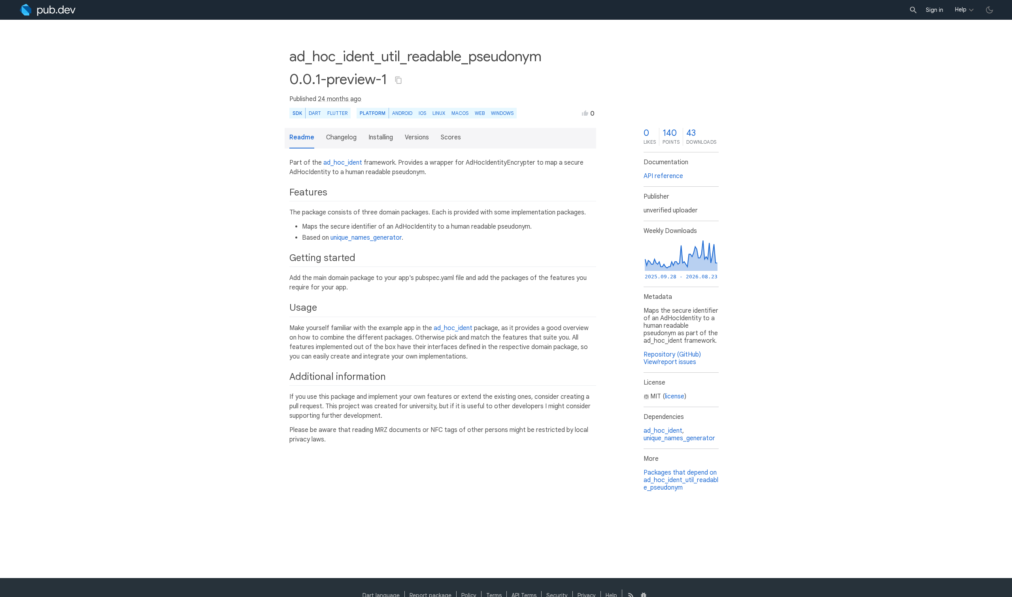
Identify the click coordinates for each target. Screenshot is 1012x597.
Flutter (337, 113)
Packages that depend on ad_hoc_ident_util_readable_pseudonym (681, 480)
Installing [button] (380, 137)
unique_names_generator (366, 238)
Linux (438, 113)
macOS (459, 113)
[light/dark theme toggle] (989, 10)
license (674, 396)
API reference (663, 176)
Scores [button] (451, 137)
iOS (422, 113)
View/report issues (670, 362)
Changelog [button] (341, 137)
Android (402, 113)
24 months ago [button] (339, 99)
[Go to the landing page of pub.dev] (48, 10)
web (480, 113)
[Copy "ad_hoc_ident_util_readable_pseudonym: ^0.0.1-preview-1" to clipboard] (398, 80)
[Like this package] (585, 113)
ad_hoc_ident (342, 163)
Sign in (934, 9)
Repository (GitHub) (672, 355)
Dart (315, 113)
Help (961, 9)
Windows (502, 113)
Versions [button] (417, 137)
